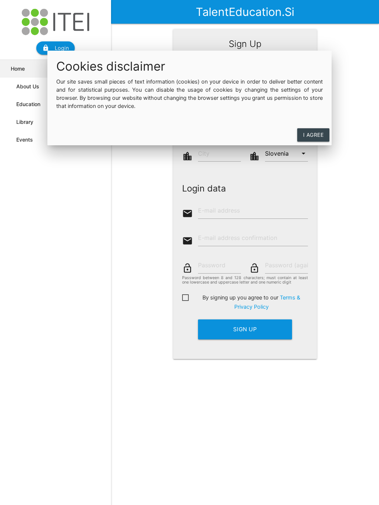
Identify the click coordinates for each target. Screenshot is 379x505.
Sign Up (245, 329)
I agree (313, 135)
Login (55, 47)
